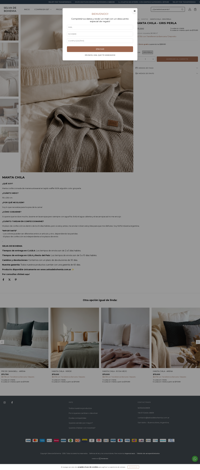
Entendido (133, 467)
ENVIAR (100, 49)
